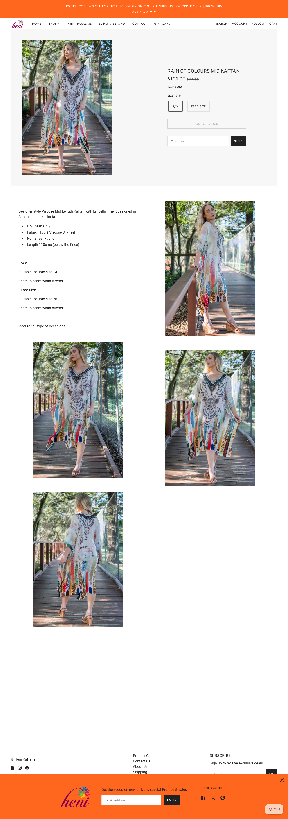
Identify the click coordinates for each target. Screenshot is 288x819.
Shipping (140, 772)
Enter (172, 800)
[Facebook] (204, 797)
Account (239, 23)
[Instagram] (213, 797)
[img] (12, 767)
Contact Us (141, 761)
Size (170, 96)
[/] (17, 23)
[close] (282, 780)
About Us (140, 766)
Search (221, 23)
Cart (273, 23)
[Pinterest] (221, 797)
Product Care (143, 756)
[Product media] (77, 410)
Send (238, 141)
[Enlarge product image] (81, 107)
